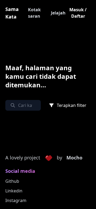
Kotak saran (34, 13)
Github (12, 181)
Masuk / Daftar (78, 13)
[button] (48, 157)
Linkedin (13, 191)
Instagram (15, 200)
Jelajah (58, 13)
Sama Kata (12, 13)
